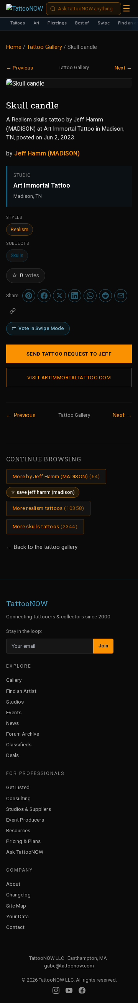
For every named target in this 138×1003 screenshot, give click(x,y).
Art (36, 23)
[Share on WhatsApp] (90, 295)
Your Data (17, 916)
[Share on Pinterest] (28, 295)
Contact (15, 927)
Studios (15, 702)
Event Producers (25, 820)
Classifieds (18, 744)
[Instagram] (56, 990)
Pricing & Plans (23, 841)
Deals (12, 755)
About (13, 884)
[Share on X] (59, 295)
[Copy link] (12, 310)
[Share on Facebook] (44, 295)
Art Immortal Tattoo (41, 185)
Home (13, 47)
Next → (123, 68)
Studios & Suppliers (28, 809)
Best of (82, 23)
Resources (18, 830)
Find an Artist (21, 691)
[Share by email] (120, 295)
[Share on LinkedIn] (74, 295)
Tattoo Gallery (44, 47)
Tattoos (17, 23)
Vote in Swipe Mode (38, 328)
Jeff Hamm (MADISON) (47, 153)
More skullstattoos (45, 526)
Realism (19, 229)
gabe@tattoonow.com (69, 966)
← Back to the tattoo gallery (41, 547)
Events (13, 712)
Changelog (18, 894)
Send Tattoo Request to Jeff (69, 354)
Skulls (17, 255)
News (12, 723)
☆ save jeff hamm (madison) (43, 492)
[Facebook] (82, 990)
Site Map (16, 906)
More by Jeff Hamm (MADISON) (56, 476)
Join (103, 646)
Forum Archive (22, 734)
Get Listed (18, 787)
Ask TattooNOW (24, 852)
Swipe (104, 23)
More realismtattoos (48, 508)
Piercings (57, 23)
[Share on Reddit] (105, 295)
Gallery (13, 680)
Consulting (18, 798)
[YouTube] (69, 990)
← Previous (19, 68)
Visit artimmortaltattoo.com (69, 377)
